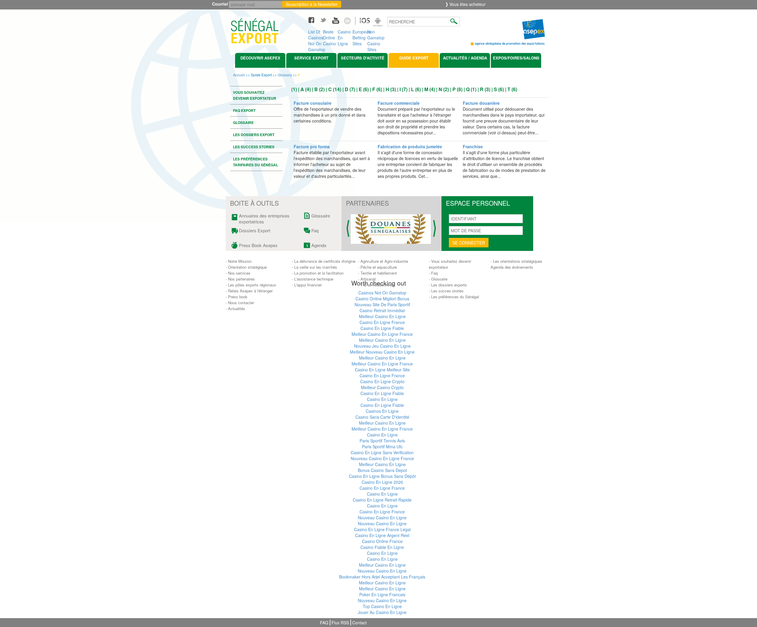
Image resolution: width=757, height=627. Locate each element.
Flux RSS (340, 623)
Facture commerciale (399, 103)
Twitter (326, 20)
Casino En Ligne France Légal (382, 529)
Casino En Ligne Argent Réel (382, 535)
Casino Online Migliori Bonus (382, 299)
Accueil (239, 74)
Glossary (285, 74)
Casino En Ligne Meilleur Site (382, 370)
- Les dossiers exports (448, 285)
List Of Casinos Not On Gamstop (315, 36)
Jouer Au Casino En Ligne (382, 612)
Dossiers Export (254, 230)
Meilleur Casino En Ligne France (382, 334)
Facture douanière (482, 103)
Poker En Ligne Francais (382, 594)
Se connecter (468, 243)
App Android (378, 23)
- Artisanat (367, 279)
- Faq (433, 273)
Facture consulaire (313, 103)
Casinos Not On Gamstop (382, 293)
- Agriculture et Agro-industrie (383, 261)
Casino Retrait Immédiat (382, 310)
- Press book (237, 296)
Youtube (338, 20)
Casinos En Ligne (382, 411)
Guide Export (413, 58)
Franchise (473, 146)
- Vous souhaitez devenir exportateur (450, 264)
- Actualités (235, 308)
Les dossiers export (253, 134)
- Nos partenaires (240, 279)
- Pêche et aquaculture (377, 267)
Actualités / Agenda (465, 58)
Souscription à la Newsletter (312, 4)
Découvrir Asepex (260, 58)
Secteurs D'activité (362, 58)
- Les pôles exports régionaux (251, 285)
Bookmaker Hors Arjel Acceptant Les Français (382, 577)
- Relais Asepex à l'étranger (249, 291)
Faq (314, 230)
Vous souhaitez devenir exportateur (254, 95)
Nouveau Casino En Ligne (382, 517)
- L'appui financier (307, 285)
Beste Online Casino (329, 36)
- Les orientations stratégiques (516, 261)
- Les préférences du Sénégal (454, 296)
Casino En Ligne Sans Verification (382, 452)
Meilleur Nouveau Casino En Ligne (382, 352)
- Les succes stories (446, 291)
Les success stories (253, 146)
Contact (359, 623)
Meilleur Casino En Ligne (382, 316)
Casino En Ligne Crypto (382, 381)
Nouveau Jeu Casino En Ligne (382, 346)
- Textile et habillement (377, 273)
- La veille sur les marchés (314, 267)
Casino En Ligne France (382, 322)
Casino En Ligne (344, 36)
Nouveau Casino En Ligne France (382, 458)
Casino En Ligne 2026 (382, 482)
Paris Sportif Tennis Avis (382, 441)
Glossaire (243, 122)
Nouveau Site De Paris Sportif (382, 304)
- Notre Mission (239, 261)
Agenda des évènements (512, 267)
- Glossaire (438, 279)
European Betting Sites (359, 36)
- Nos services (238, 273)
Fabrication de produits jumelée (410, 146)
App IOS (361, 23)
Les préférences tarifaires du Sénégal (255, 161)
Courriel (221, 4)
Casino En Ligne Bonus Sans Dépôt (382, 476)
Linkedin (349, 20)
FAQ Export (244, 110)
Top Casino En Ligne (382, 606)
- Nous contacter (240, 302)
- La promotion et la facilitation (318, 273)
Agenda (318, 245)
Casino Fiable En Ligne (382, 547)
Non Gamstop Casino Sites (374, 36)
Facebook (314, 20)
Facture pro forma (312, 146)
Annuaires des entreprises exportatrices (264, 219)
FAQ (324, 623)
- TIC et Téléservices (376, 285)
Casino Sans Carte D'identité (382, 417)
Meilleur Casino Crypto (382, 387)
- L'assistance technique (312, 279)
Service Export (311, 58)
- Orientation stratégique (246, 267)
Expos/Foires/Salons (516, 58)
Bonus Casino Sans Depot (382, 470)
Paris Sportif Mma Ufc (382, 446)
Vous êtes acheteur (467, 4)
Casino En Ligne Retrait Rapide (382, 500)
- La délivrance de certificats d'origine (323, 261)
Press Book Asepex (258, 245)
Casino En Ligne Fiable (382, 328)
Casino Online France (382, 541)
